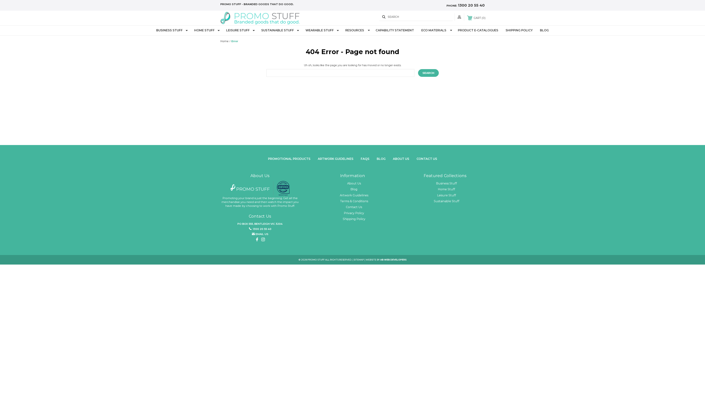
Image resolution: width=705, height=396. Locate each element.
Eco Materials (433, 30)
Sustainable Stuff (277, 30)
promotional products (289, 159)
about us (401, 159)
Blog (544, 30)
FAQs (365, 159)
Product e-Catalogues (478, 30)
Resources (354, 30)
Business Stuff (169, 30)
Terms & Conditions (354, 201)
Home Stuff (204, 30)
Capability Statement (395, 30)
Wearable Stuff (320, 30)
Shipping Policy (519, 30)
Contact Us (427, 159)
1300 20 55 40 (471, 5)
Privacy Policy (354, 213)
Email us (262, 234)
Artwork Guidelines (335, 159)
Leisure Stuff (238, 30)
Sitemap (359, 259)
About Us (354, 183)
